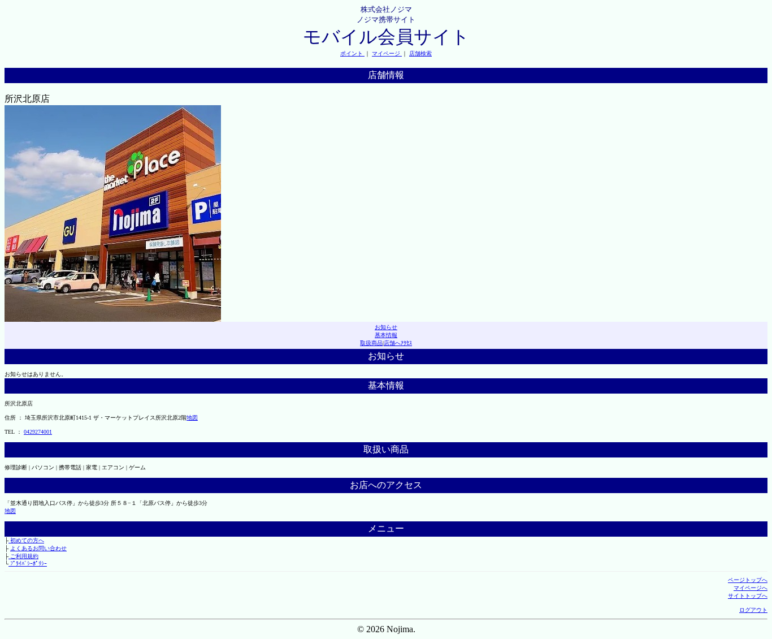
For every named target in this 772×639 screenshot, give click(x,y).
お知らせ (386, 327)
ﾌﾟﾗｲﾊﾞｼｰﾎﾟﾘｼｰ (27, 563)
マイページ (387, 53)
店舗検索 (420, 53)
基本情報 (386, 335)
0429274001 (38, 432)
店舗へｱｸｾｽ (398, 343)
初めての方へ (26, 540)
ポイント (352, 53)
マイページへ (750, 588)
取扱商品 (371, 343)
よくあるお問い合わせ (38, 548)
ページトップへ (747, 580)
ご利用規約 (23, 556)
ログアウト (753, 610)
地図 (192, 418)
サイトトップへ (747, 596)
